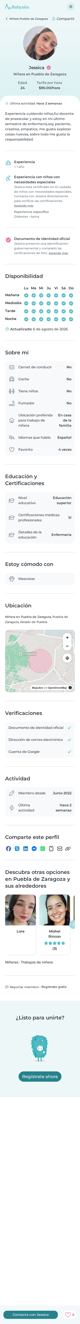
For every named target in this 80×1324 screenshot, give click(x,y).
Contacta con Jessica (31, 1315)
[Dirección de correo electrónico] (59, 848)
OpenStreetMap (57, 688)
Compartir (65, 19)
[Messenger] (34, 848)
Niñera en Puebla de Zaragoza (40, 74)
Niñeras (11, 962)
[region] (40, 661)
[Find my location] (67, 658)
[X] (17, 848)
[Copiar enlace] (68, 848)
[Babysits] (17, 7)
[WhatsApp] (42, 848)
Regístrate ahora (40, 1076)
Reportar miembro (24, 987)
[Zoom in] (67, 637)
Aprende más (23, 205)
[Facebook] (8, 848)
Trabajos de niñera (37, 962)
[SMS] (51, 848)
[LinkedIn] (25, 848)
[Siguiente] (73, 924)
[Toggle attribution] (70, 687)
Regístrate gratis (54, 987)
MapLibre (37, 688)
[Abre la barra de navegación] (71, 7)
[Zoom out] (67, 646)
